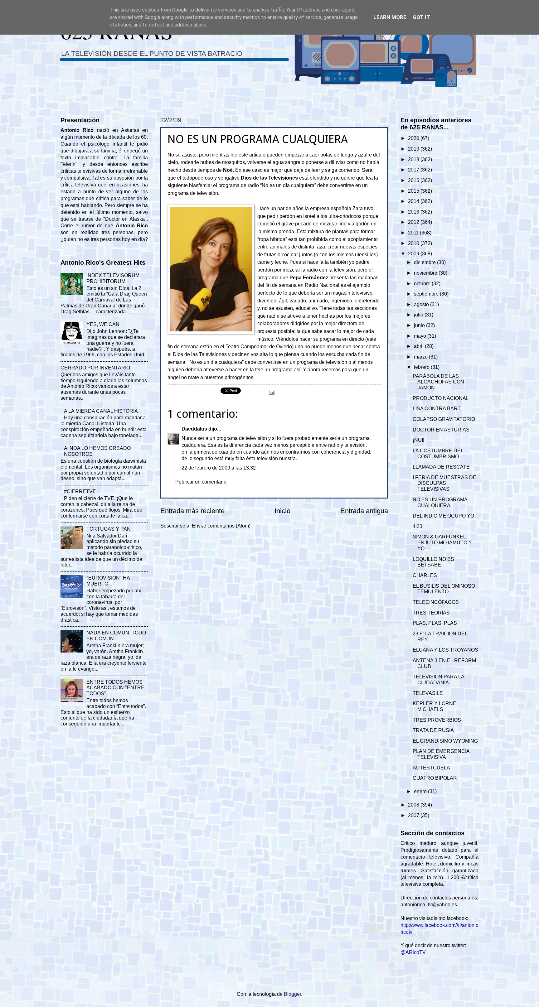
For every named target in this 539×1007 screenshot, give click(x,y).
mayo (420, 336)
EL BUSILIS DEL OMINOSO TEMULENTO (444, 589)
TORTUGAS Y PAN (108, 529)
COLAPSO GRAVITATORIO (444, 419)
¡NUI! (418, 440)
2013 (414, 211)
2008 (414, 804)
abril (419, 346)
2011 (414, 232)
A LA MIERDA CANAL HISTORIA (101, 411)
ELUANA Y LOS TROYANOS (445, 650)
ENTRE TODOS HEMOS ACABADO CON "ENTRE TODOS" (115, 687)
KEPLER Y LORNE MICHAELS (434, 706)
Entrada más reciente (192, 511)
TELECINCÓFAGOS (436, 602)
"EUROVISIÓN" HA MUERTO (108, 580)
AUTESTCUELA (431, 767)
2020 (414, 138)
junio (420, 325)
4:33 (417, 526)
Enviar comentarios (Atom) (221, 525)
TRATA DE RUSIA (433, 730)
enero (421, 791)
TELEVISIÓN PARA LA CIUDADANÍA (438, 679)
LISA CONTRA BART (437, 408)
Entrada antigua (364, 511)
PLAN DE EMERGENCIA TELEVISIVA (441, 754)
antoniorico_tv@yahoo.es (429, 904)
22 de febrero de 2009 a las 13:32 (219, 467)
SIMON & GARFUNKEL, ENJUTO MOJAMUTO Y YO (442, 542)
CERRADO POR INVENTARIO (95, 367)
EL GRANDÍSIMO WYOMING (445, 741)
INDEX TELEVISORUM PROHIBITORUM (112, 278)
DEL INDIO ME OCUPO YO (443, 515)
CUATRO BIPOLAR (435, 778)
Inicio (282, 511)
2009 (414, 253)
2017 (414, 169)
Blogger (292, 994)
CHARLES (425, 575)
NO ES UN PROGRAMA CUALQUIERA (440, 502)
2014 (414, 201)
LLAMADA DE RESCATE (441, 467)
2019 (414, 149)
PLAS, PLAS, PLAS (435, 623)
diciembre (425, 262)
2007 (414, 815)
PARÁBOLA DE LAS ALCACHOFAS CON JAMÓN (438, 382)
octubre (423, 283)
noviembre (426, 273)
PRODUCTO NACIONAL (441, 398)
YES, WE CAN (102, 324)
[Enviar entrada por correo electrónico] (271, 392)
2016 (414, 180)
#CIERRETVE (80, 491)
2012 (414, 222)
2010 (414, 243)
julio (419, 314)
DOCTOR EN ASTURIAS (441, 429)
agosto (422, 304)
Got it (421, 17)
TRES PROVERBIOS (437, 720)
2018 (414, 159)
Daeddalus (194, 428)
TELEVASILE (428, 693)
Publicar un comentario (200, 481)
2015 (414, 191)
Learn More (389, 17)
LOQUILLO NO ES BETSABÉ (433, 562)
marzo (421, 356)
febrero (422, 367)
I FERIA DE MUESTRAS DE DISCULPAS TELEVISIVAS (444, 483)
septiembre (427, 293)
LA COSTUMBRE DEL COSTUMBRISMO (438, 453)
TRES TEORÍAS (431, 612)
